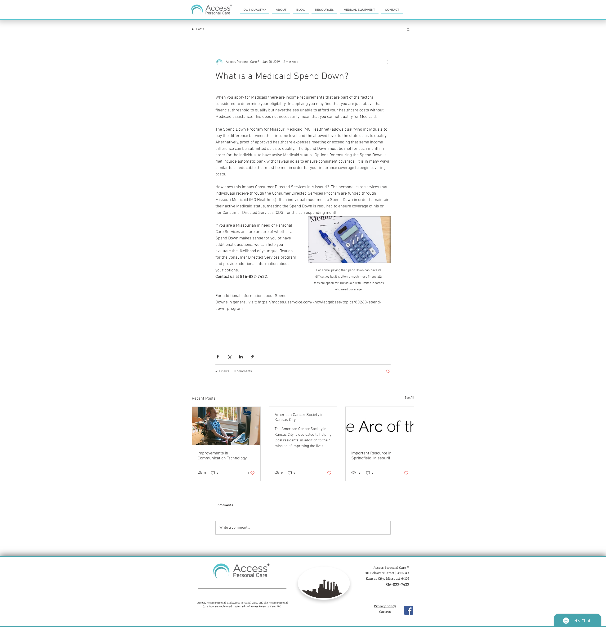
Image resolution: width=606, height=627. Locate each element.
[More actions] (388, 62)
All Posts (198, 29)
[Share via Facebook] (217, 356)
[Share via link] (252, 356)
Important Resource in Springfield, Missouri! (371, 456)
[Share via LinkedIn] (241, 356)
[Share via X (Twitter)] (229, 356)
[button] (408, 29)
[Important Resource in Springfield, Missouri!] (380, 426)
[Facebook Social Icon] (408, 610)
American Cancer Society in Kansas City (299, 417)
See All (409, 398)
